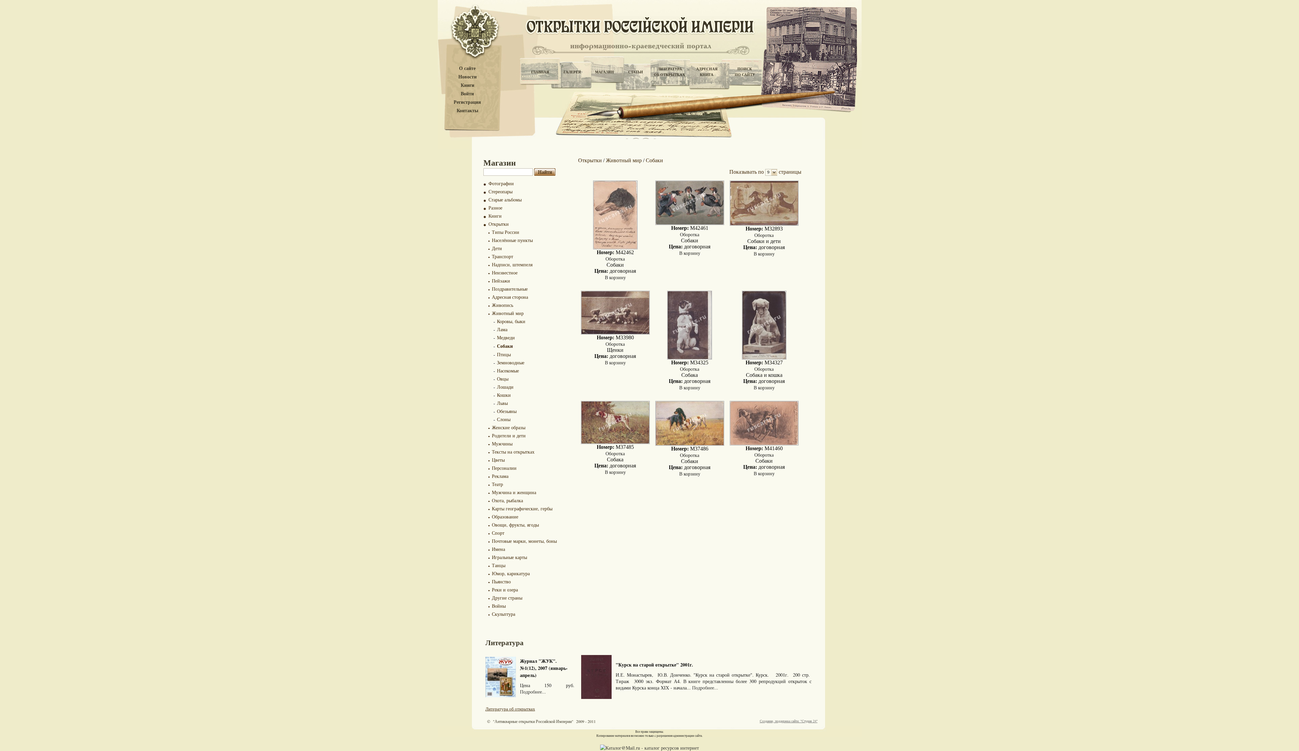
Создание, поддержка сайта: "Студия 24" (789, 721)
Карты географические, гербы (522, 508)
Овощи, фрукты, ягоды (515, 525)
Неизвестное (505, 272)
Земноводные (510, 362)
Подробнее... (533, 691)
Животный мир (508, 313)
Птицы (504, 354)
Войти (467, 93)
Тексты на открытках (513, 452)
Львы (502, 403)
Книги (467, 85)
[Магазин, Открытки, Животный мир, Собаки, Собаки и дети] (764, 224)
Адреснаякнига (706, 72)
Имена (498, 549)
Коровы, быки (511, 321)
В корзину (615, 277)
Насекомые (508, 370)
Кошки (504, 395)
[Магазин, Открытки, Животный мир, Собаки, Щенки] (615, 333)
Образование (505, 516)
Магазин (604, 72)
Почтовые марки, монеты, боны (524, 541)
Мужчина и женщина (514, 492)
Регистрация (467, 102)
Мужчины (502, 443)
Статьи (635, 72)
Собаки (505, 345)
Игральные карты (509, 557)
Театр (497, 484)
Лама (502, 329)
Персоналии (504, 468)
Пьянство (501, 581)
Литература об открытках (510, 709)
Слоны (503, 419)
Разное (495, 207)
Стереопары (500, 191)
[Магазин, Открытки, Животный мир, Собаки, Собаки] (615, 247)
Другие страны (507, 598)
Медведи (506, 337)
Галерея (572, 72)
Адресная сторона (510, 297)
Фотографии (501, 183)
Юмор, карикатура (511, 573)
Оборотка (615, 259)
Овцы (502, 379)
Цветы (498, 460)
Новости (467, 76)
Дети (497, 248)
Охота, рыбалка (507, 500)
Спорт (498, 533)
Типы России (505, 232)
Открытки (498, 224)
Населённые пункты (512, 240)
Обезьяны (507, 411)
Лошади (505, 387)
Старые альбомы (505, 199)
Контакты (467, 110)
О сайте (467, 68)
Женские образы (508, 427)
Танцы (498, 565)
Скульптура (503, 614)
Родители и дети (509, 435)
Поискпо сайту (745, 72)
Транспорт (502, 256)
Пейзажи (501, 280)
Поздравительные (510, 289)
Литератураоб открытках (669, 72)
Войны (499, 606)
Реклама (500, 476)
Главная (540, 72)
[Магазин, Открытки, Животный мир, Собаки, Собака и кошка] (764, 358)
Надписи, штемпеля (512, 264)
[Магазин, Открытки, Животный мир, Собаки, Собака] (689, 358)
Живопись (502, 305)
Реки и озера (505, 589)
